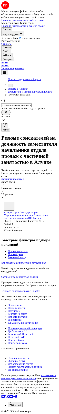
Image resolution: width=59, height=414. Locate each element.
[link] (6, 55)
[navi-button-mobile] (4, 72)
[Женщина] (9, 206)
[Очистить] (5, 112)
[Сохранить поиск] (4, 125)
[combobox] (16, 105)
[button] (5, 62)
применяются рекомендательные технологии (28, 377)
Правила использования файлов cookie (23, 26)
